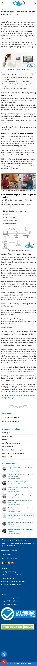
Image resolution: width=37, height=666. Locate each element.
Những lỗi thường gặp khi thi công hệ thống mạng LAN (20, 530)
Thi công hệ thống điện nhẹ (10, 417)
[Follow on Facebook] (2, 562)
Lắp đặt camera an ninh (10, 604)
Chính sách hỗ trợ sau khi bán (12, 584)
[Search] (35, 3)
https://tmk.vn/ (12, 558)
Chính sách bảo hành (9, 578)
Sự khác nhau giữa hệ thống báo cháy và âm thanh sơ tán (21, 468)
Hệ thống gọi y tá (7, 433)
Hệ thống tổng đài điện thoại (11, 443)
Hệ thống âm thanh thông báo (11, 450)
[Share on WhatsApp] (10, 406)
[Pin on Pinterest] (23, 406)
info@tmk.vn (9, 554)
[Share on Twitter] (16, 406)
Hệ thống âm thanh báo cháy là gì (18, 482)
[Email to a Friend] (20, 406)
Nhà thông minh (7, 457)
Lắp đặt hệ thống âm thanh (10, 421)
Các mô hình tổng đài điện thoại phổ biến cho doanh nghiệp (20, 488)
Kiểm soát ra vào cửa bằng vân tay (13, 453)
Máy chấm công (7, 436)
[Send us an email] (5, 562)
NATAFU (29, 663)
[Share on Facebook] (13, 406)
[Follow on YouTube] (12, 562)
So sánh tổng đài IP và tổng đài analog (19, 495)
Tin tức (3, 9)
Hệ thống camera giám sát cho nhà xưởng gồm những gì (20, 508)
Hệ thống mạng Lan (8, 446)
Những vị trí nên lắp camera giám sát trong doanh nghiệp (20, 501)
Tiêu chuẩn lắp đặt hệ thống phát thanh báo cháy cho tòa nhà (21, 475)
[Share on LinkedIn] (26, 406)
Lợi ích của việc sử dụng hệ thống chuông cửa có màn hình (18, 78)
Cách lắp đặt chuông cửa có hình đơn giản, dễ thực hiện (17, 85)
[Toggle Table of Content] (32, 74)
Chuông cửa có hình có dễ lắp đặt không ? (16, 82)
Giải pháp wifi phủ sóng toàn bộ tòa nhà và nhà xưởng (20, 523)
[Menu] (2, 3)
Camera (4, 440)
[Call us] (9, 562)
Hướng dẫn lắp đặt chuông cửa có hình (15, 88)
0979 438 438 (12, 550)
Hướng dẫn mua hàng (9, 572)
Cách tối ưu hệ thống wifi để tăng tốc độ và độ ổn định (21, 516)
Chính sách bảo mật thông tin (12, 575)
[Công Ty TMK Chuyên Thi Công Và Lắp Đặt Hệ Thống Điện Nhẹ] (19, 3)
